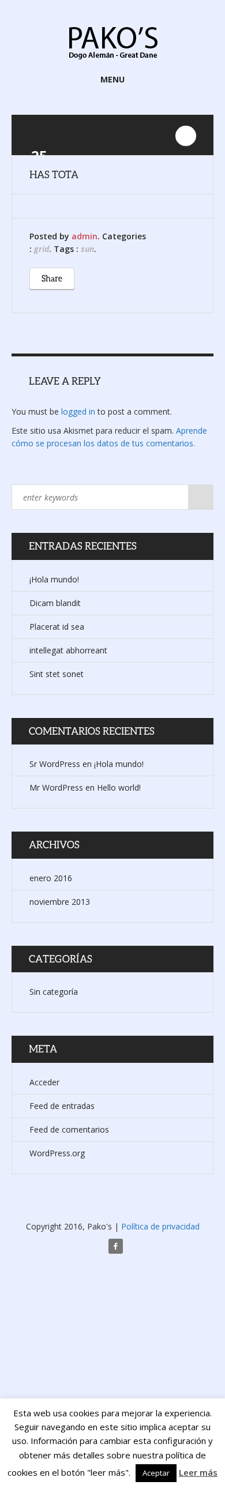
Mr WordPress (56, 787)
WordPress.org (57, 1153)
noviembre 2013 (59, 901)
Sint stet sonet (56, 673)
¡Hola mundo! (54, 579)
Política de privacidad (160, 1226)
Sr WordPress (54, 763)
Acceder (44, 1082)
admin (84, 236)
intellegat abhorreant (68, 650)
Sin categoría (53, 991)
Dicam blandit (55, 602)
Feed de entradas (62, 1105)
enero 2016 (50, 878)
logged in (78, 411)
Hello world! (119, 787)
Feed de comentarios (69, 1129)
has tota (53, 174)
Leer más (198, 1472)
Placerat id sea (56, 626)
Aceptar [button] (156, 1473)
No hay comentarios (185, 136)
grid (41, 248)
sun (87, 248)
